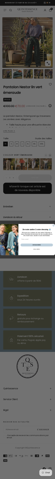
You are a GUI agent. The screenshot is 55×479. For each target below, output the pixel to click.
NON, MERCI (36, 249)
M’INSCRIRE (37, 244)
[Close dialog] (53, 225)
